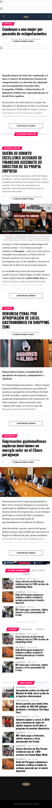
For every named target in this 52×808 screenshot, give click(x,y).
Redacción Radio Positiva (24, 41)
